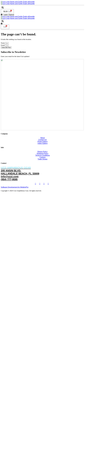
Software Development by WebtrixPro (14, 187)
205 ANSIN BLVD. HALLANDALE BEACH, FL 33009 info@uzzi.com (20, 172)
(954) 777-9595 (9, 179)
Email (3, 45)
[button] (42, 5)
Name (3, 43)
